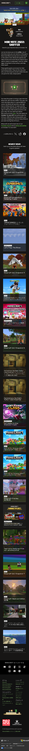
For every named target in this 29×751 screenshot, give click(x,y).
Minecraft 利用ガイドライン (8, 731)
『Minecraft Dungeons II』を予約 (13, 10)
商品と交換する (19, 704)
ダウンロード (18, 696)
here (14, 113)
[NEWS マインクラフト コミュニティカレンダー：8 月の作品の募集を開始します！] (14, 611)
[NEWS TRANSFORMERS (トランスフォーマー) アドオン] (14, 210)
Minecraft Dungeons (6, 686)
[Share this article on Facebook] (24, 134)
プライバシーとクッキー (6, 743)
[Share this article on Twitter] (15, 134)
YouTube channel (6, 125)
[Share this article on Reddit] (20, 134)
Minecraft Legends (6, 687)
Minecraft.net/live (21, 125)
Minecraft (4, 682)
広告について (12, 745)
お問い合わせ (18, 697)
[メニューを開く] (26, 3)
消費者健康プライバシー (18, 743)
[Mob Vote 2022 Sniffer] (14, 87)
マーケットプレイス (20, 682)
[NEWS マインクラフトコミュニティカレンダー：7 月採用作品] (14, 637)
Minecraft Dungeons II (7, 684)
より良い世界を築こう (7, 701)
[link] (4, 666)
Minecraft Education (6, 689)
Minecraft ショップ (20, 684)
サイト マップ (18, 694)
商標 (7, 745)
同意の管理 (18, 731)
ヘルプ (17, 690)
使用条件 (3, 745)
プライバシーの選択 (8, 747)
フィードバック (19, 692)
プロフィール (18, 702)
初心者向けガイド (19, 688)
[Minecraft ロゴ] (6, 3)
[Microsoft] (25, 740)
